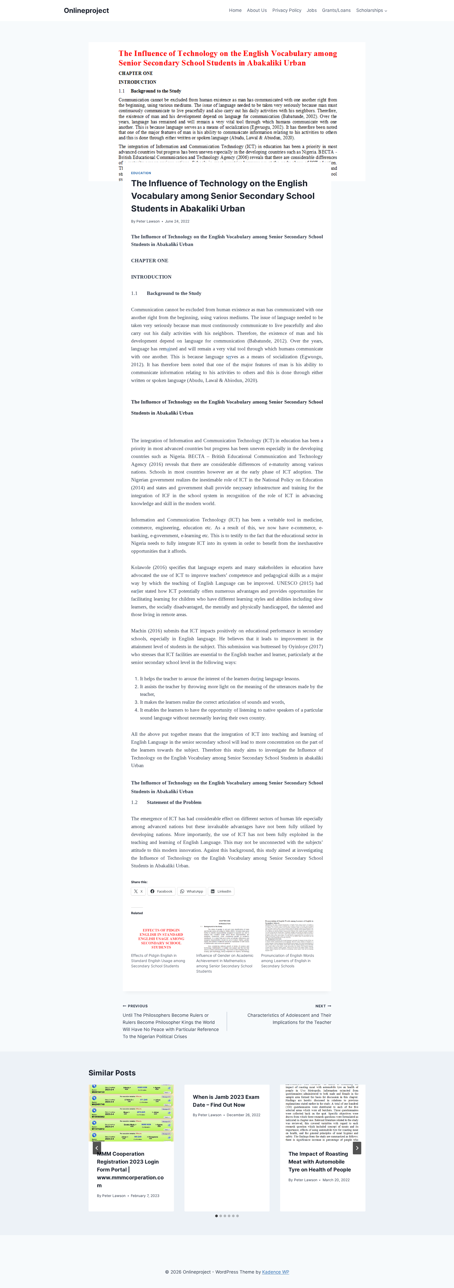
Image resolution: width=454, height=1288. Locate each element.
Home (235, 10)
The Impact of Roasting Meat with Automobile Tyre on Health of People (319, 1162)
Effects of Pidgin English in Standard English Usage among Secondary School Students (158, 960)
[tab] (216, 1216)
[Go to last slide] (97, 1148)
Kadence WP (275, 1272)
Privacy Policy (286, 10)
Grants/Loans (336, 10)
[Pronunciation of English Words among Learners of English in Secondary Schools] (291, 936)
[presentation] (131, 1113)
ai (168, 348)
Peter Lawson (148, 221)
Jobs (312, 10)
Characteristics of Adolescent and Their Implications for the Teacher (289, 1014)
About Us (257, 10)
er (229, 356)
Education (141, 173)
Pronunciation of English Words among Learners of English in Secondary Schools (287, 960)
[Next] (357, 1148)
